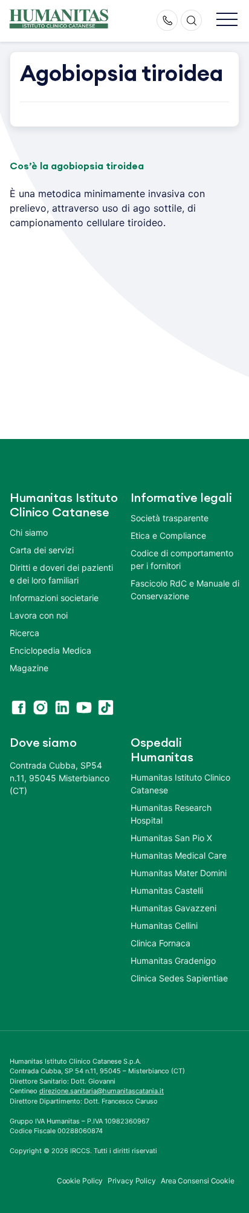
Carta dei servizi (42, 550)
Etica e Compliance (168, 535)
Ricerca (24, 633)
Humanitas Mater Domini (179, 873)
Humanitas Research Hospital (171, 813)
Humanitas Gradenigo (173, 960)
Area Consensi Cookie (197, 1180)
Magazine (29, 668)
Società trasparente (170, 518)
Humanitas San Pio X (171, 838)
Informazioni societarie (54, 598)
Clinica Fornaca (160, 943)
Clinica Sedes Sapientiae (179, 978)
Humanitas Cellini (164, 925)
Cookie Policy (80, 1180)
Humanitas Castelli (167, 890)
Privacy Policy (132, 1180)
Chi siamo (29, 532)
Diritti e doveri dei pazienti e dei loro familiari (61, 573)
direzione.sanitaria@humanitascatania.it (101, 1091)
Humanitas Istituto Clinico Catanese (180, 783)
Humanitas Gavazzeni (173, 908)
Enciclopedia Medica (50, 650)
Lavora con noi (39, 615)
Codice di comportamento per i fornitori (182, 559)
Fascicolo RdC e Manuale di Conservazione (185, 589)
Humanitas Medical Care (179, 855)
